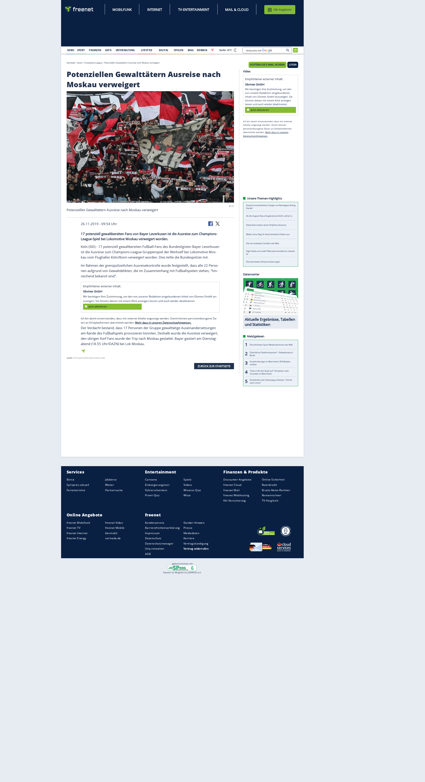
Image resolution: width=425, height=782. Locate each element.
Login (292, 64)
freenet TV (73, 527)
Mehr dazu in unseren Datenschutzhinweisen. (163, 322)
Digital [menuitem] (163, 50)
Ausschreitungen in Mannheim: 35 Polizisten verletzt (270, 363)
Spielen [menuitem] (178, 50)
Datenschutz (153, 538)
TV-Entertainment (193, 9)
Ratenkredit (269, 485)
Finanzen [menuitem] (95, 50)
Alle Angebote (282, 10)
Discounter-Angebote (237, 479)
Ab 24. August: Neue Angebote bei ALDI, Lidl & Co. (269, 215)
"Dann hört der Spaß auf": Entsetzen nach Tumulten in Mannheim (269, 372)
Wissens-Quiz (192, 490)
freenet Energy (76, 538)
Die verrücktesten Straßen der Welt (262, 243)
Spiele (188, 479)
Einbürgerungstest (157, 485)
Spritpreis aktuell (78, 485)
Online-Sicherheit (273, 479)
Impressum (152, 533)
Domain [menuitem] (202, 50)
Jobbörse (111, 479)
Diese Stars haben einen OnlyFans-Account (266, 225)
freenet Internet (77, 533)
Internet (154, 9)
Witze (187, 495)
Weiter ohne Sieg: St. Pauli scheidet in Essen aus (268, 234)
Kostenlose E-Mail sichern (267, 64)
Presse (188, 527)
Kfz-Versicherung (234, 500)
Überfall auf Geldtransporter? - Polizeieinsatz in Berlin (271, 354)
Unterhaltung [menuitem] (125, 50)
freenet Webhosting (236, 495)
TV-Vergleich (270, 500)
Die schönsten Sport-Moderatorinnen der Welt (271, 344)
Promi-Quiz (152, 495)
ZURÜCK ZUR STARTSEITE (214, 366)
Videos (188, 485)
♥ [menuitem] (212, 50)
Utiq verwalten (154, 548)
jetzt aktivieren (98, 306)
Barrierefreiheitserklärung (162, 527)
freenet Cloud (232, 485)
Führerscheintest (156, 490)
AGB (148, 554)
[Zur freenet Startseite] (79, 9)
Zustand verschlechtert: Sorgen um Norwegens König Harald (271, 207)
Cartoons (151, 479)
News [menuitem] (70, 50)
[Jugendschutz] (182, 567)
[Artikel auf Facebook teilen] (211, 223)
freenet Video (114, 522)
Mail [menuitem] (191, 50)
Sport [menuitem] (81, 50)
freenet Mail (231, 490)
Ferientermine (76, 490)
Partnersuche (114, 490)
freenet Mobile (115, 527)
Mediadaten (191, 533)
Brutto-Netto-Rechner (276, 490)
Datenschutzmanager (159, 543)
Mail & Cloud (237, 9)
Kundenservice (154, 522)
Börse (70, 479)
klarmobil (111, 533)
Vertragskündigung (196, 543)
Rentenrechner (271, 495)
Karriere (189, 538)
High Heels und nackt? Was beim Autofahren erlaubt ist (270, 252)
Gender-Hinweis (194, 522)
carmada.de (113, 538)
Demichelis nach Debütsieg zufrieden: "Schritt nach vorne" (271, 381)
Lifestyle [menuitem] (147, 50)
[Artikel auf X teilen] (218, 223)
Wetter (109, 485)
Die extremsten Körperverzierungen (263, 261)
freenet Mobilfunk (78, 522)
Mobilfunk (122, 9)
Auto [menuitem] (108, 50)
